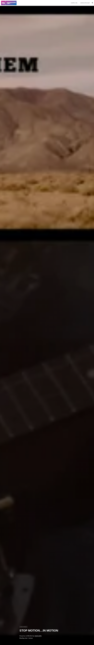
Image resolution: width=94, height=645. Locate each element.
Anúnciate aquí (85, 2)
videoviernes (23, 626)
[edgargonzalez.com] (9, 3)
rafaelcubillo (38, 636)
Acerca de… (74, 2)
